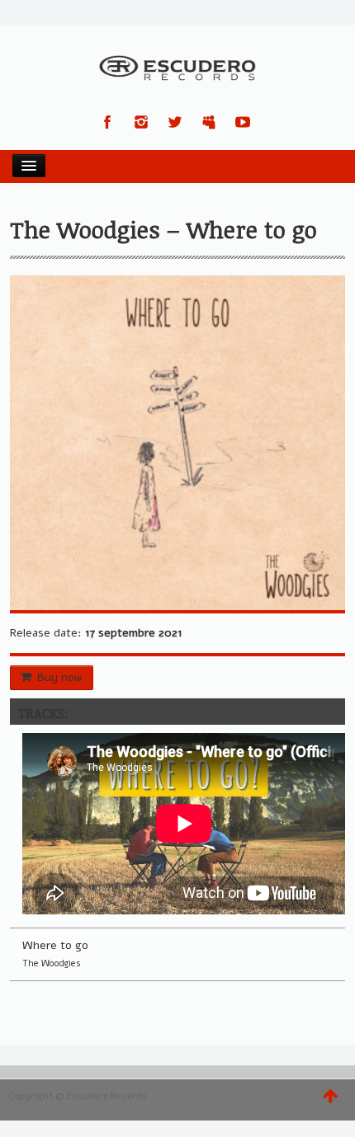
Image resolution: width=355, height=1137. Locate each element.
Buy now (60, 677)
